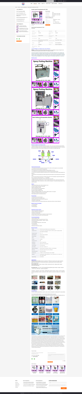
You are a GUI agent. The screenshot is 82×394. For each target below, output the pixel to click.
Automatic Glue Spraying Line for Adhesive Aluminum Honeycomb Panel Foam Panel (41, 387)
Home (31, 3)
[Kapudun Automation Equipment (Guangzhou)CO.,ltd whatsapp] (20, 39)
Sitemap (16, 387)
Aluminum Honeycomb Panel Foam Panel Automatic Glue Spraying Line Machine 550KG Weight (42, 385)
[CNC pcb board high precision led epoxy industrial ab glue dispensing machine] (62, 368)
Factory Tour (48, 3)
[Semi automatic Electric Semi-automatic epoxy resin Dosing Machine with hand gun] (41, 368)
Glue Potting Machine (24, 7)
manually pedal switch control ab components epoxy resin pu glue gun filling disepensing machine (23, 29)
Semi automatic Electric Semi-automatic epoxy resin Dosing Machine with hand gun (41, 372)
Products (35, 3)
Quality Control (54, 3)
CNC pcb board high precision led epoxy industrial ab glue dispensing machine (62, 372)
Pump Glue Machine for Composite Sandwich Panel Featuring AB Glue (41, 382)
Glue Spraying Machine (19, 19)
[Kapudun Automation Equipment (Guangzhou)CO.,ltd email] (17, 39)
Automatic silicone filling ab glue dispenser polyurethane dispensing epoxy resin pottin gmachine (55, 372)
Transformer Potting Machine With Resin (29, 384)
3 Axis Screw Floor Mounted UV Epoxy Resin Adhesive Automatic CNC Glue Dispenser (28, 383)
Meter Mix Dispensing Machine (21, 17)
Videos (39, 3)
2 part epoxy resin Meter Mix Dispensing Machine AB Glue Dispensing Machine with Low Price (34, 372)
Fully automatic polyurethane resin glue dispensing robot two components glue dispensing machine (48, 372)
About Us (43, 3)
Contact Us (60, 3)
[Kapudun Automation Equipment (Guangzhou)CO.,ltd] (23, 4)
